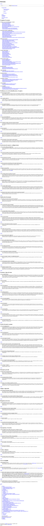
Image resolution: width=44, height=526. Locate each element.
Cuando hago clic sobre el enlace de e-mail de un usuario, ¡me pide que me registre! (13, 37)
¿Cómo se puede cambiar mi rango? (7, 36)
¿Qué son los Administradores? (6, 59)
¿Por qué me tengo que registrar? (6, 22)
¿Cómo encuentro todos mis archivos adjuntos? (8, 84)
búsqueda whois (27, 473)
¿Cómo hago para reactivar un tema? (7, 48)
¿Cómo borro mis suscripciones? (6, 81)
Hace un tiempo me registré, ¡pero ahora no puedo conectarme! (10, 26)
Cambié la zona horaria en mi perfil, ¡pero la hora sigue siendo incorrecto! (12, 33)
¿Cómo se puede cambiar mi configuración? (8, 31)
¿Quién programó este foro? (6, 86)
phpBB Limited (34, 463)
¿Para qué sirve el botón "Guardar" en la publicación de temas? (10, 47)
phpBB (11, 170)
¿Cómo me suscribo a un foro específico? (7, 80)
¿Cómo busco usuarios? (5, 76)
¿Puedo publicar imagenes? (5, 53)
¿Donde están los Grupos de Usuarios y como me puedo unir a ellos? (11, 61)
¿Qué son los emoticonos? (5, 52)
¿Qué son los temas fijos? (5, 55)
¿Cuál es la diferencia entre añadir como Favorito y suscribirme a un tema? (12, 79)
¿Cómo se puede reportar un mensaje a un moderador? (9, 46)
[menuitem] (6, 9)
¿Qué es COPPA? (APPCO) (6, 23)
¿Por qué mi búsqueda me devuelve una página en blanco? (10, 75)
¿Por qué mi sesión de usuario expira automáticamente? (9, 28)
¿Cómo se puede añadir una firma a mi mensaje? (8, 41)
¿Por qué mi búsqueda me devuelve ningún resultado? (9, 74)
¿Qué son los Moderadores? (6, 60)
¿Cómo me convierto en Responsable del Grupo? (8, 62)
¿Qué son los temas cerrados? (6, 56)
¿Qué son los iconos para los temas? (7, 57)
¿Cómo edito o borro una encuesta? (7, 43)
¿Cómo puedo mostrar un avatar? (6, 35)
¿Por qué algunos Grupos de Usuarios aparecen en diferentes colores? (11, 63)
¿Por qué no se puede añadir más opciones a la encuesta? (9, 42)
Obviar (1, 3)
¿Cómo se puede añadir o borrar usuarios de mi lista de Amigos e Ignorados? (12, 71)
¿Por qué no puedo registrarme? (6, 24)
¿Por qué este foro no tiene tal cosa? (7, 87)
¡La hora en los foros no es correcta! (7, 32)
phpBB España (10, 524)
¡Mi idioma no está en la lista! (6, 34)
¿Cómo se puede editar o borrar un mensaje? (8, 40)
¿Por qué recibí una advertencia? (6, 45)
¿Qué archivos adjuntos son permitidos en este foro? (9, 83)
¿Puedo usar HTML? (5, 51)
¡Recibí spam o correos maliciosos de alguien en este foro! (10, 68)
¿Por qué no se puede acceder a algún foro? (8, 44)
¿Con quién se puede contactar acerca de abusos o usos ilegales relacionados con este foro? (14, 88)
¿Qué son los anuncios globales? (6, 54)
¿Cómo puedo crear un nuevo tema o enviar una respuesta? (10, 39)
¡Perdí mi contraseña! (5, 27)
